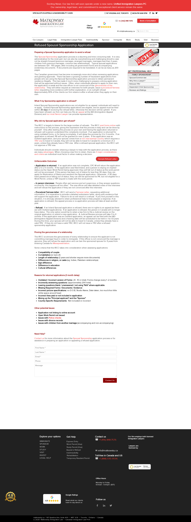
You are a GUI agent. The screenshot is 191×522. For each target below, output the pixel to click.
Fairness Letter (82, 192)
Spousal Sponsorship (47, 57)
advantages (48, 152)
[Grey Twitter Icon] (110, 505)
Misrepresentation (61, 243)
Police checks (55, 318)
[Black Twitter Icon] (156, 13)
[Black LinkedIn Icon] (153, 13)
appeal (81, 112)
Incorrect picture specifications (52, 290)
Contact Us (109, 380)
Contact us (39, 338)
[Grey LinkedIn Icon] (104, 505)
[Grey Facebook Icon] (97, 505)
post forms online (108, 125)
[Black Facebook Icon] (150, 13)
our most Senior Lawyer (57, 114)
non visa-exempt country (92, 138)
